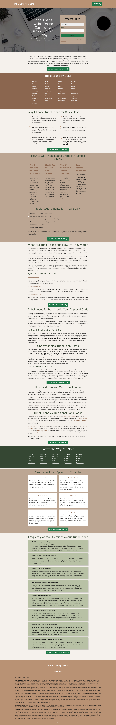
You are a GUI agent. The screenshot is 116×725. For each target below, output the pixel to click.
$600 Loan (31, 456)
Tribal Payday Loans (33, 277)
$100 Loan (31, 454)
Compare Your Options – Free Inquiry (57, 382)
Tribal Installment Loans (34, 286)
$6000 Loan (31, 461)
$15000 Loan (31, 463)
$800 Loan (55, 456)
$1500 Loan (31, 459)
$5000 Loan (79, 459)
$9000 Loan (67, 461)
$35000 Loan (80, 463)
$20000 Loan (43, 463)
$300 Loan (55, 454)
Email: (62, 27)
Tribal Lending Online (24, 4)
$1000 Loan (79, 456)
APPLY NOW (96, 3)
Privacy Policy (80, 39)
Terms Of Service (58, 674)
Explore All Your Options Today (57, 529)
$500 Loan (79, 454)
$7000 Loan (43, 461)
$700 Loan (43, 456)
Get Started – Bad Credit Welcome (57, 238)
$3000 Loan (55, 459)
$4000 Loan (67, 459)
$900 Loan (67, 456)
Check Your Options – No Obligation (57, 149)
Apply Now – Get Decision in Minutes (57, 69)
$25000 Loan (55, 463)
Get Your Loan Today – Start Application (57, 652)
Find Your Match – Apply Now (57, 442)
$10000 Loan (79, 461)
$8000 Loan (55, 461)
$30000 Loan (67, 463)
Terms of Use (63, 41)
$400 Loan (67, 454)
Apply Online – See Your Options (57, 304)
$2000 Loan (43, 459)
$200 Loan (43, 454)
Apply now (72, 35)
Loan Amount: (64, 22)
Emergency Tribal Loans (34, 294)
